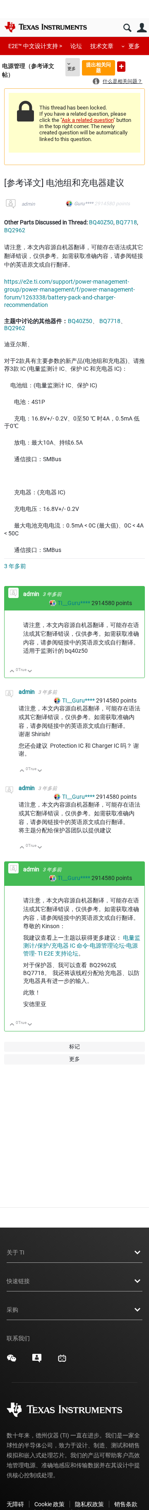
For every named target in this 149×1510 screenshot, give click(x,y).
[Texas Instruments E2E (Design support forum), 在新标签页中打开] (37, 1361)
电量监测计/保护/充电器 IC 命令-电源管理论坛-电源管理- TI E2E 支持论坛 (81, 945)
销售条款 (125, 1504)
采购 (12, 1309)
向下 (30, 671)
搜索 (127, 28)
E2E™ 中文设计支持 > (35, 46)
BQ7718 (126, 222)
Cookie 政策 (49, 1504)
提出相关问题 (98, 67)
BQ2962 (14, 230)
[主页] (45, 27)
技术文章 (101, 46)
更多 (134, 46)
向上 (12, 671)
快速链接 (18, 1281)
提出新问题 (121, 66)
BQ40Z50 (101, 222)
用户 (142, 28)
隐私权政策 (89, 1504)
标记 (74, 1046)
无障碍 (15, 1504)
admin (28, 204)
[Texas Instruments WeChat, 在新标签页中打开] (12, 1361)
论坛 (76, 46)
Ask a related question (87, 120)
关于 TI (15, 1252)
